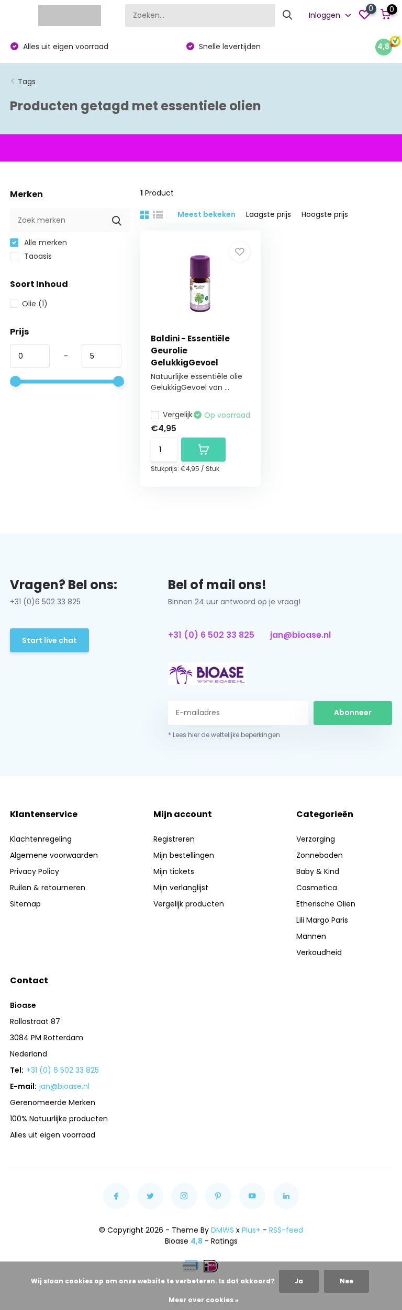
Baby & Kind (317, 871)
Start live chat (49, 640)
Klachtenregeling (41, 839)
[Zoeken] (288, 15)
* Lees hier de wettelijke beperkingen (224, 734)
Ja (299, 1281)
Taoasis (37, 256)
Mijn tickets (173, 871)
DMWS (222, 1230)
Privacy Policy (34, 871)
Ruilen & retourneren (47, 887)
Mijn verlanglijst (180, 887)
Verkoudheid (319, 952)
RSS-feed (286, 1230)
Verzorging (315, 839)
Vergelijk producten (188, 904)
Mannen (311, 936)
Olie (35, 303)
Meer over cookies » (204, 1299)
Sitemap (25, 904)
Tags (27, 81)
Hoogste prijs (325, 214)
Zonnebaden (319, 855)
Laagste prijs (268, 214)
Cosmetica (316, 887)
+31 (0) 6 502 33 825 (211, 635)
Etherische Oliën (325, 904)
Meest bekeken (206, 214)
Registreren (174, 839)
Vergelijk (178, 414)
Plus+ (251, 1230)
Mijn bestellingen (183, 855)
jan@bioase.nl (300, 635)
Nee (346, 1281)
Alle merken (44, 242)
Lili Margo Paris (322, 920)
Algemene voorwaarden (54, 855)
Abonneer (353, 712)
